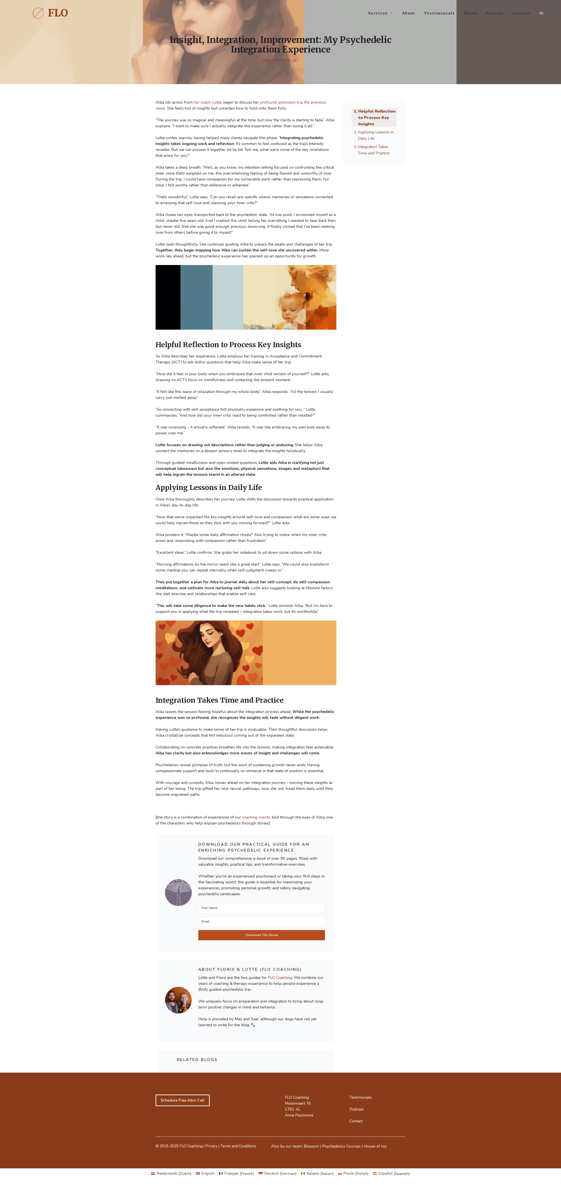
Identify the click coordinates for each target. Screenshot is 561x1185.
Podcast (495, 13)
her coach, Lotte (208, 102)
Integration (277, 60)
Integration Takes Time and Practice (374, 150)
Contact (522, 13)
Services (378, 13)
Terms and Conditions (238, 1146)
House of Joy (375, 1146)
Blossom (311, 1146)
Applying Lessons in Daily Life (376, 135)
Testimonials (439, 13)
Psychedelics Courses (341, 1146)
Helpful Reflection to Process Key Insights (377, 118)
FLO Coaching (280, 977)
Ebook (470, 13)
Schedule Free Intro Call (183, 1100)
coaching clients (256, 817)
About (408, 13)
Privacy (211, 1146)
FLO (58, 13)
